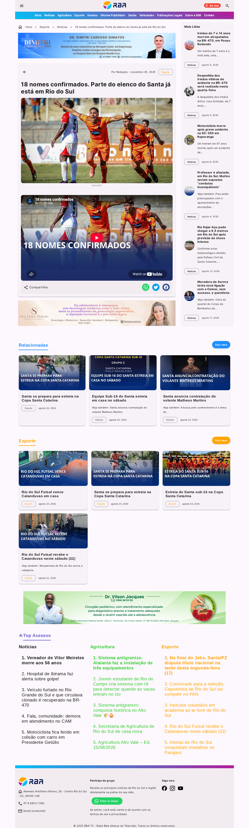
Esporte (79, 15)
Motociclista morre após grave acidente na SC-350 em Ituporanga (212, 131)
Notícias (49, 15)
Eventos (92, 15)
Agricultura (65, 15)
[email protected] (34, 810)
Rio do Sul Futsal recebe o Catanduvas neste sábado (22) (48, 556)
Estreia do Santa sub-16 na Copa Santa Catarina (194, 494)
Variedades (146, 15)
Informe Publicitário (113, 15)
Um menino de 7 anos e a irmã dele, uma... (213, 53)
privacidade (119, 814)
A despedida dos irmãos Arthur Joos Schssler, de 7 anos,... (214, 101)
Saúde (132, 15)
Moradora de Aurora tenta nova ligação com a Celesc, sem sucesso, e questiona (213, 287)
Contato (209, 15)
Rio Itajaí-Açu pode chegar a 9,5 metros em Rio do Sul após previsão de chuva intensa (212, 234)
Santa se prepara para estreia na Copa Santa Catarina (50, 398)
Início (38, 15)
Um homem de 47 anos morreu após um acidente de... (213, 148)
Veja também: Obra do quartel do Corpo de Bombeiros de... (211, 304)
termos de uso (99, 814)
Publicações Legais (169, 15)
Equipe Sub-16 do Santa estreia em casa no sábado (119, 398)
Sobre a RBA (193, 15)
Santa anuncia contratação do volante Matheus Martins (189, 398)
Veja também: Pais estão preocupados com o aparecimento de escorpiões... (213, 200)
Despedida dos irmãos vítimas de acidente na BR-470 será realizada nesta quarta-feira (212, 83)
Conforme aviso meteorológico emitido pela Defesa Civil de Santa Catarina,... (211, 255)
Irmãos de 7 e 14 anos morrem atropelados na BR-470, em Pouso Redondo (214, 38)
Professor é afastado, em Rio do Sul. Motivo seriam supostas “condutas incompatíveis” (213, 180)
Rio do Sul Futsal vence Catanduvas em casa (43, 494)
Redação (122, 71)
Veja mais (221, 344)
